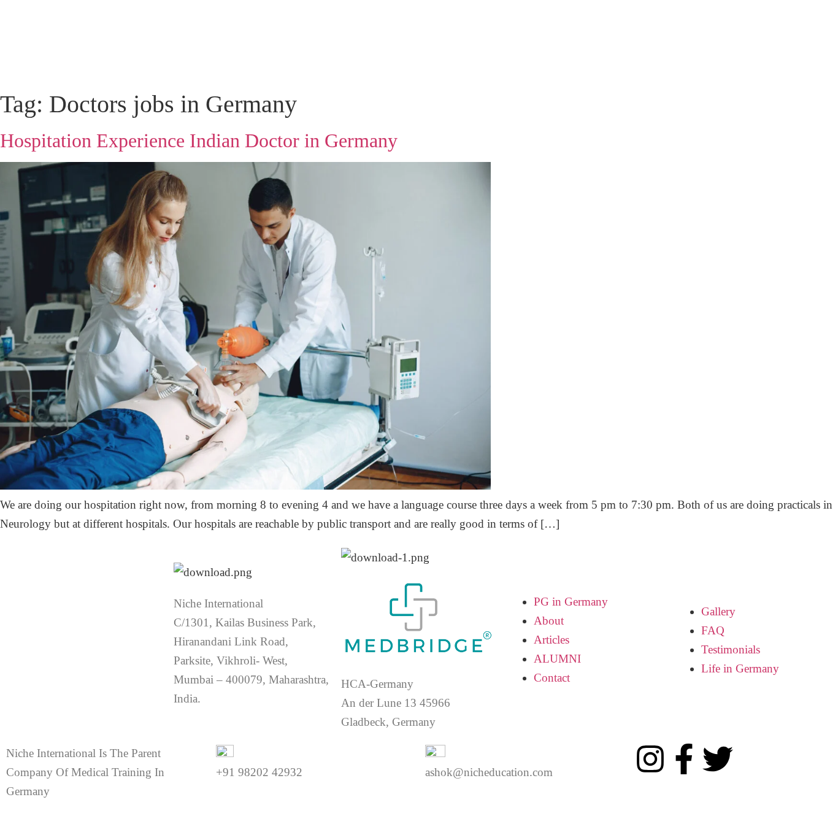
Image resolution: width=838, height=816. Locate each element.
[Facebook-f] (684, 759)
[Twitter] (717, 759)
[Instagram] (650, 759)
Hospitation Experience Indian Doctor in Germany (199, 140)
